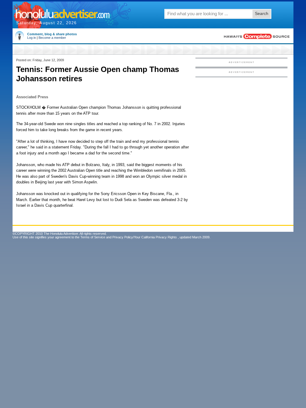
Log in (31, 37)
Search (261, 13)
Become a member (52, 37)
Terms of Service (92, 237)
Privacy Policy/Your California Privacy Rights (144, 237)
